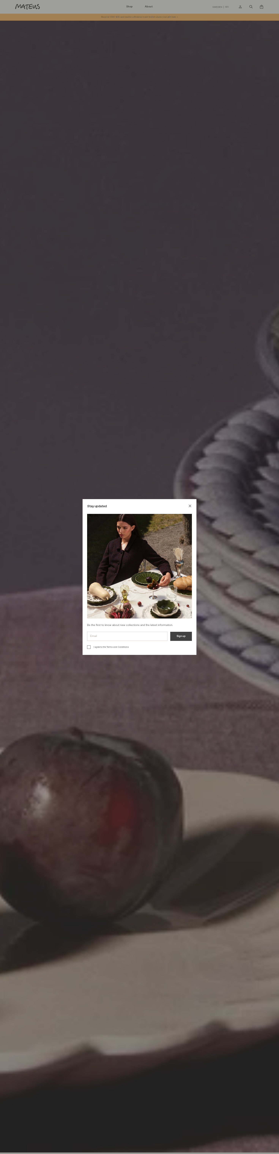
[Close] (190, 506)
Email (93, 636)
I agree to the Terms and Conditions (111, 647)
